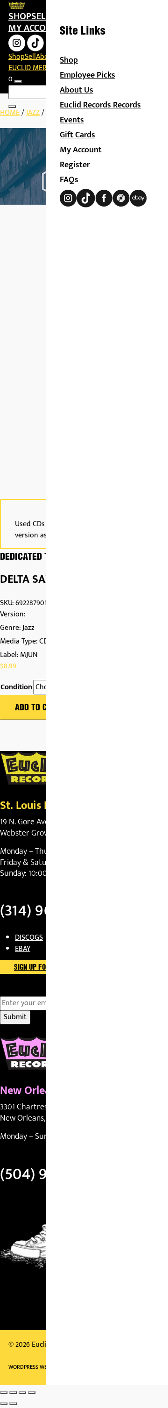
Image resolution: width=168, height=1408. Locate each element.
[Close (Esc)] (31, 1392)
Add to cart (38, 708)
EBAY (22, 949)
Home (10, 113)
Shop (19, 16)
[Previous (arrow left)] (3, 1403)
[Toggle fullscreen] (13, 1392)
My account (35, 28)
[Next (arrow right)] (13, 1403)
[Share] (22, 1392)
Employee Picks (87, 75)
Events (72, 120)
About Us (76, 90)
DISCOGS (29, 937)
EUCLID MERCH (32, 68)
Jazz (33, 113)
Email (25, 990)
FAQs (69, 180)
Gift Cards (77, 135)
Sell (40, 16)
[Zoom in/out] (3, 1392)
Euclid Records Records (100, 105)
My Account (81, 150)
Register (75, 165)
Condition (16, 687)
